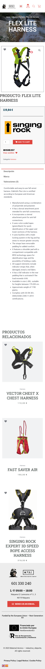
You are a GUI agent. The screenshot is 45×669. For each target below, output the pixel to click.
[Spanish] (6, 666)
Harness (22, 17)
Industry (14, 17)
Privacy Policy (10, 661)
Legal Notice (22, 661)
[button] (21, 6)
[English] (3, 666)
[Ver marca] (23, 127)
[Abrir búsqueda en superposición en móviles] (33, 6)
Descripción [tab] (9, 171)
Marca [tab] (6, 176)
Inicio (8, 17)
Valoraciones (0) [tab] (11, 182)
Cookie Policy (35, 661)
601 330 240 (21, 583)
